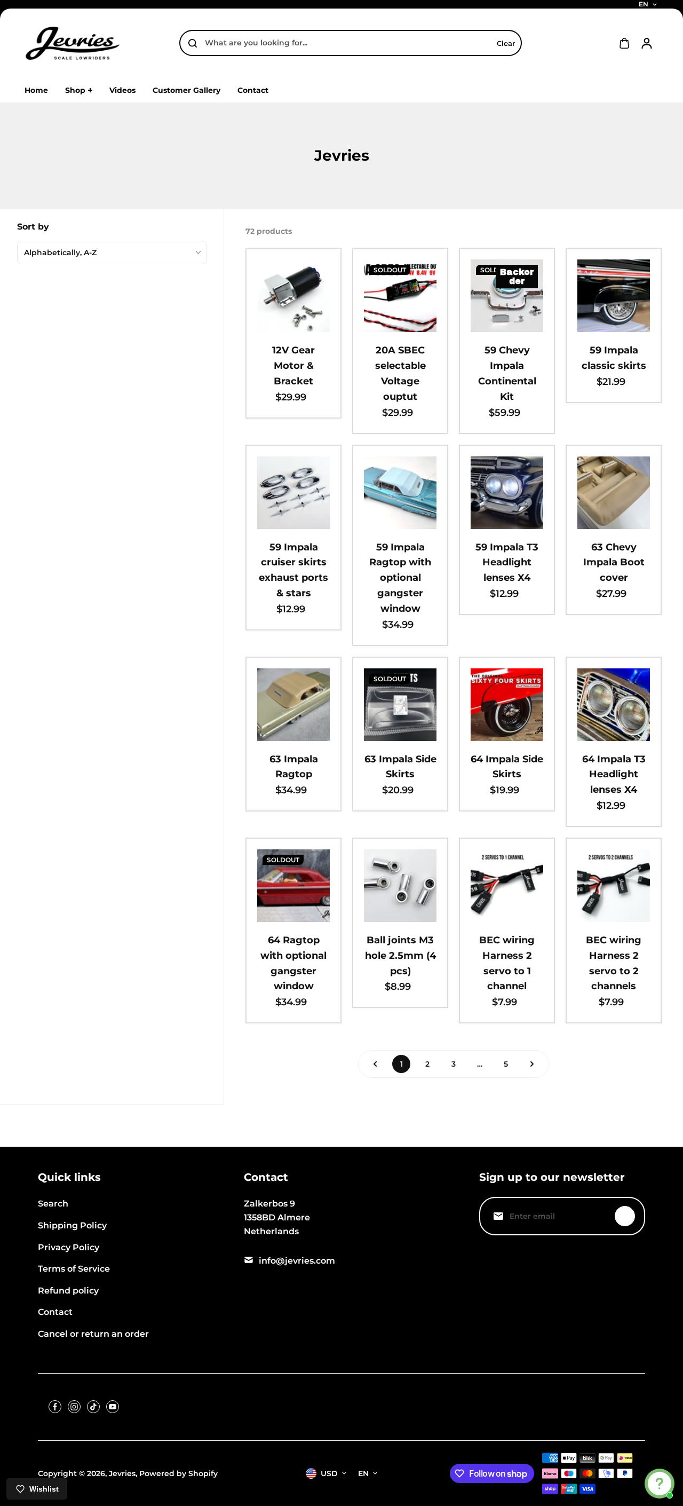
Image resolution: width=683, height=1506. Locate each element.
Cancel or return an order (93, 1334)
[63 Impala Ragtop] (293, 704)
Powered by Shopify (178, 1473)
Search (53, 1204)
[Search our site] (193, 43)
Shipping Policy (72, 1225)
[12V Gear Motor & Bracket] (293, 295)
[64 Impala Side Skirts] (507, 704)
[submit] (625, 1216)
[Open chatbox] (659, 1484)
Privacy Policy (68, 1247)
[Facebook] (55, 1406)
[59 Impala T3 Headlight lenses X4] (507, 492)
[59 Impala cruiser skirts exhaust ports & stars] (293, 492)
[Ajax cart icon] (624, 43)
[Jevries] (73, 43)
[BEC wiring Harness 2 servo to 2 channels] (613, 885)
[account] (646, 43)
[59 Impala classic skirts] (613, 295)
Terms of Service (74, 1269)
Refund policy (68, 1291)
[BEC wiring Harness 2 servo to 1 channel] (507, 885)
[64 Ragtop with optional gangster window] (293, 885)
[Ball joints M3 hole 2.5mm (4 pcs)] (400, 885)
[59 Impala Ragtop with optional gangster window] (400, 492)
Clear (506, 43)
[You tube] (112, 1406)
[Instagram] (74, 1406)
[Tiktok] (93, 1406)
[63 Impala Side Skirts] (400, 704)
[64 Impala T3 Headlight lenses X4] (613, 704)
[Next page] (532, 1064)
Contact (55, 1312)
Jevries (122, 1473)
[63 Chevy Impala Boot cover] (613, 492)
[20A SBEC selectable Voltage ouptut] (400, 295)
